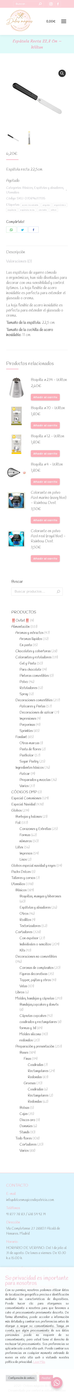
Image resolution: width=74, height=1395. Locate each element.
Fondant (21, 737)
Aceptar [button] (46, 1378)
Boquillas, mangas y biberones (40, 896)
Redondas (35, 1077)
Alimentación (20, 626)
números (26, 841)
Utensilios (12, 192)
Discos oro (27, 1120)
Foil (18, 823)
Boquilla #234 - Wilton (49, 380)
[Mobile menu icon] (64, 21)
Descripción (15, 252)
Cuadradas (35, 1065)
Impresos (26, 853)
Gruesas (30, 1083)
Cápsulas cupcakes (33, 1016)
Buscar (58, 591)
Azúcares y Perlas (32, 706)
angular (46, 205)
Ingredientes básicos (29, 767)
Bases (24, 1052)
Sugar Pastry (29, 761)
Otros (24, 913)
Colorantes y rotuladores (33, 657)
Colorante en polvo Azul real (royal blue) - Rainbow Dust (48, 536)
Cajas (24, 1114)
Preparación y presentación (34, 1046)
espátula (12, 210)
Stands (24, 1132)
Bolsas (24, 1108)
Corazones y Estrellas (35, 829)
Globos (16, 810)
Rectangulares (38, 1071)
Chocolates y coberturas (33, 651)
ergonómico (60, 205)
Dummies (26, 1126)
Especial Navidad (23, 804)
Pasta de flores (30, 749)
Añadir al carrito (45, 397)
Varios (24, 786)
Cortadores (23, 932)
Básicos (27, 188)
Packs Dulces (21, 872)
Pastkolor (27, 755)
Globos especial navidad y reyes (33, 865)
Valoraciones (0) (19, 261)
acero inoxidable (30, 205)
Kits (22, 950)
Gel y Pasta (28, 663)
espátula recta (27, 210)
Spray (24, 694)
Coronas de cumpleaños (36, 968)
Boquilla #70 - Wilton (48, 408)
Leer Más (39, 1362)
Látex (19, 847)
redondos (26, 1040)
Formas (25, 835)
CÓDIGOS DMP (24, 792)
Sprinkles (26, 731)
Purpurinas (27, 725)
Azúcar (25, 774)
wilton (54, 210)
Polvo (24, 682)
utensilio (43, 210)
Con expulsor (29, 938)
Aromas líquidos (31, 639)
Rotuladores (28, 688)
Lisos (23, 859)
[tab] (37, 250)
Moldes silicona (30, 1034)
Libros (19, 992)
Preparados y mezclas (35, 780)
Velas (23, 986)
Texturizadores (30, 926)
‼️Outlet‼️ (20, 620)
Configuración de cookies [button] (21, 1378)
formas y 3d (28, 1028)
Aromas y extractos (29, 633)
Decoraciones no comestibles (36, 956)
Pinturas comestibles (34, 675)
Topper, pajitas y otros (35, 980)
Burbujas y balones (28, 816)
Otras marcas (29, 743)
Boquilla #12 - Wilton (47, 436)
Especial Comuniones (26, 798)
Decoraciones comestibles (33, 700)
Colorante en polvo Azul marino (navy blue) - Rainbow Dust (48, 498)
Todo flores (23, 1138)
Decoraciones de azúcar (37, 712)
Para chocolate (30, 669)
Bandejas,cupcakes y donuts (39, 1004)
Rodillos (25, 920)
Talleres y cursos (23, 878)
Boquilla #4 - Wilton (47, 464)
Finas (27, 1059)
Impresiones (28, 718)
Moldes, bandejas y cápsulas (34, 998)
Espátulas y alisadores (48, 188)
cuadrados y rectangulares (38, 1022)
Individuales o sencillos (35, 944)
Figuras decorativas (33, 974)
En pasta (26, 645)
